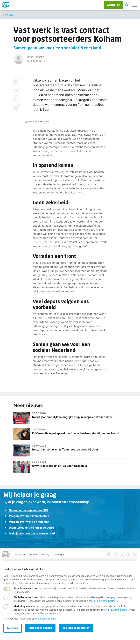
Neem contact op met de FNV (28, 510)
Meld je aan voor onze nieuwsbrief (32, 533)
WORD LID (113, 4)
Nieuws (9, 14)
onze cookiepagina (46, 618)
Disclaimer (19, 554)
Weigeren (12, 627)
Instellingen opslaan (40, 627)
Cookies (33, 554)
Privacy (45, 554)
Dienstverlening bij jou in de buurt (31, 527)
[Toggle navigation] (135, 5)
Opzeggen (59, 554)
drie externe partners (106, 600)
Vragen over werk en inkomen (29, 521)
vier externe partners (118, 609)
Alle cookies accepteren (75, 627)
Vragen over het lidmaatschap (29, 516)
